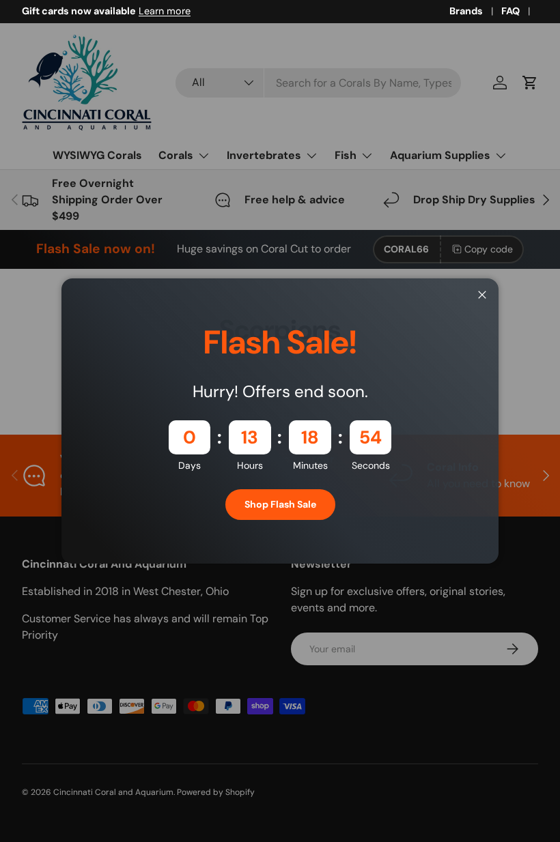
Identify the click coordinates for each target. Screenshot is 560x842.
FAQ (510, 11)
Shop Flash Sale (280, 504)
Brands (466, 11)
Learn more (165, 11)
